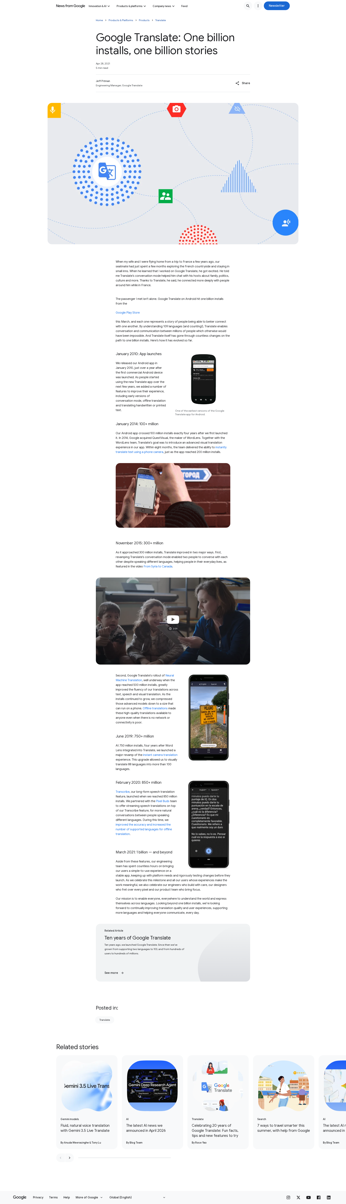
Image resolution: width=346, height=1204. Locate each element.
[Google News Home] (70, 5)
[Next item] (69, 1157)
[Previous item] (60, 1157)
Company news (162, 6)
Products (144, 20)
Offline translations (155, 708)
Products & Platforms (121, 20)
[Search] (248, 5)
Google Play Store (128, 312)
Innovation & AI (98, 6)
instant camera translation (160, 755)
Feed (184, 6)
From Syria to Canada (158, 566)
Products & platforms (130, 6)
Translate (160, 20)
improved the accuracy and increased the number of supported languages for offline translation (144, 829)
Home (99, 20)
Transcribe (123, 792)
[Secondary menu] (258, 5)
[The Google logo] (19, 1197)
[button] (277, 5)
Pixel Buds (162, 801)
